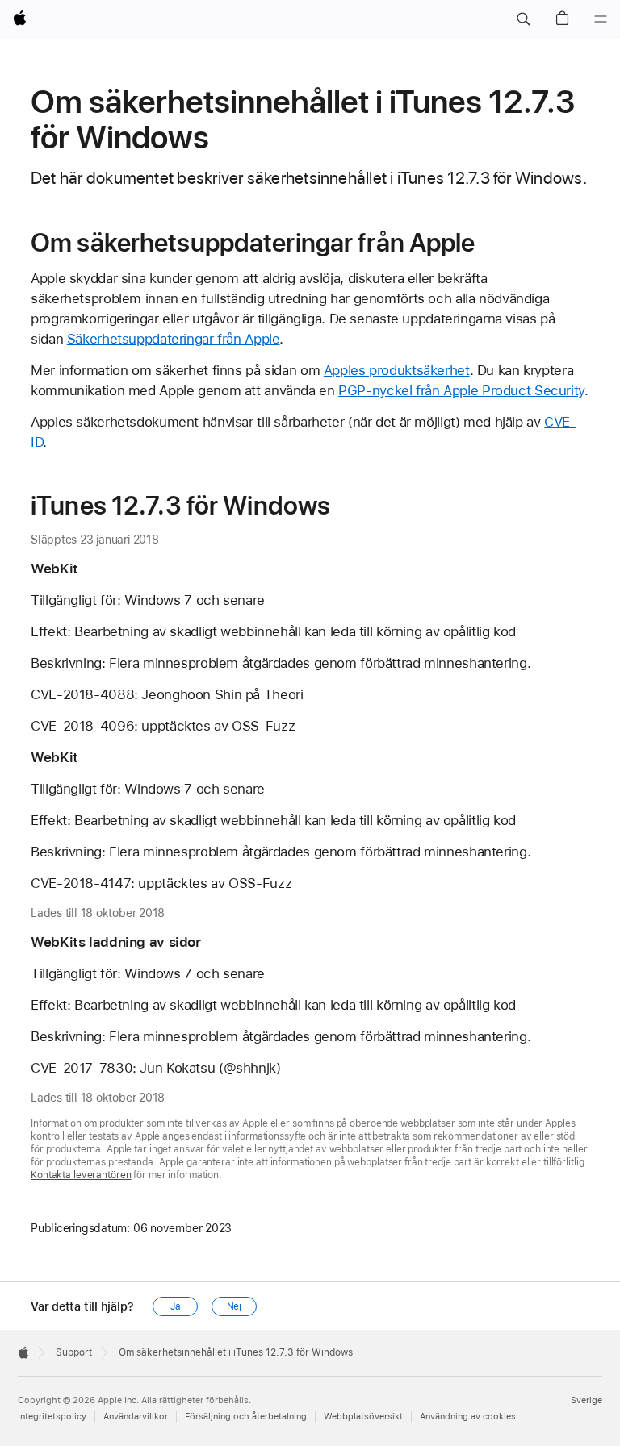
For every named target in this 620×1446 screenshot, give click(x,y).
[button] (523, 19)
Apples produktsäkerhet (397, 370)
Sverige (586, 1400)
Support (74, 1352)
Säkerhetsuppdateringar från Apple (173, 339)
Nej (234, 1306)
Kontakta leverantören (81, 1175)
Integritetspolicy (52, 1416)
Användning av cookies (468, 1416)
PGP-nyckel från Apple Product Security (461, 390)
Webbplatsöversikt (363, 1416)
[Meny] (600, 19)
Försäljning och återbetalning (246, 1416)
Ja (175, 1306)
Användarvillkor (135, 1416)
